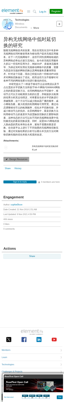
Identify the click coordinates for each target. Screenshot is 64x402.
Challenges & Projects (12, 372)
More (36, 27)
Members (6, 350)
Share (8, 168)
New (59, 24)
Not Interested (8, 397)
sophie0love (16, 204)
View (59, 397)
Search (35, 12)
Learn (4, 357)
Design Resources (18, 159)
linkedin (39, 339)
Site (29, 12)
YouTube (54, 339)
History (18, 168)
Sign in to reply (20, 182)
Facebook (24, 339)
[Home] (12, 11)
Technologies (22, 19)
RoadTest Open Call (14, 376)
